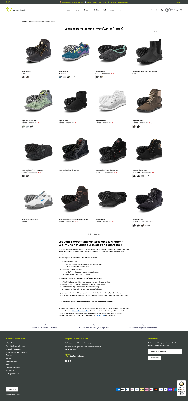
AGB (7, 365)
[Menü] (185, 381)
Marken (113, 10)
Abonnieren (154, 358)
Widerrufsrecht (11, 361)
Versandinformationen (14, 349)
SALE (104, 10)
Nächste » (96, 234)
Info (120, 10)
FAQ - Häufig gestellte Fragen (16, 346)
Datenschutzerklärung (13, 368)
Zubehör (96, 10)
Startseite (24, 21)
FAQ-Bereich (100, 316)
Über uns (9, 355)
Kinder (86, 10)
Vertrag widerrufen (12, 374)
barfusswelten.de (15, 394)
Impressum (10, 371)
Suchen (8, 358)
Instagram (90, 343)
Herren (77, 10)
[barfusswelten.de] (15, 10)
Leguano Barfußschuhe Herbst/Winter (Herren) (42, 21)
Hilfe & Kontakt (11, 343)
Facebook (81, 343)
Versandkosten (70, 349)
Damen (68, 10)
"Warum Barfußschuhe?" (80, 311)
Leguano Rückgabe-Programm (16, 352)
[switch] (181, 393)
